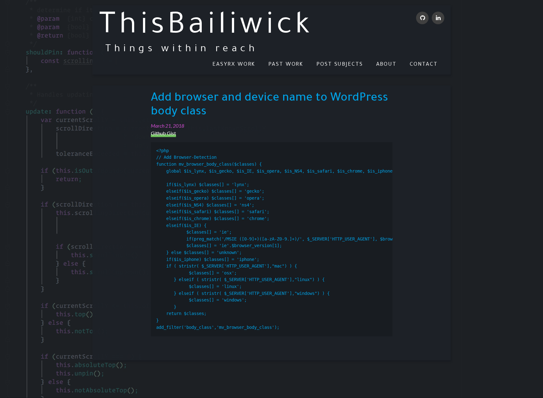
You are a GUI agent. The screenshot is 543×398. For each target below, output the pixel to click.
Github (422, 18)
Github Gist (163, 133)
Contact (424, 65)
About (386, 65)
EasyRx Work (233, 65)
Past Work (285, 65)
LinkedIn (438, 18)
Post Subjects (339, 65)
